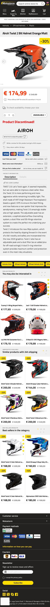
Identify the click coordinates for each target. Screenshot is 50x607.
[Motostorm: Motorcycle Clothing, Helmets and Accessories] (8, 3)
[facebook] (16, 594)
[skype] (12, 594)
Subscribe (18, 582)
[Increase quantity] (13, 115)
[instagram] (4, 594)
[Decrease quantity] (5, 115)
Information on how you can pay (17, 546)
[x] (8, 594)
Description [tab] (10, 177)
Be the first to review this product (13, 137)
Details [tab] (22, 177)
